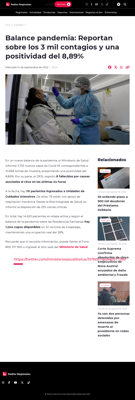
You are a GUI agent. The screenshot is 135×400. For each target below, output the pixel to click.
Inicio (7, 25)
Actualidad (35, 12)
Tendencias (49, 12)
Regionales (22, 12)
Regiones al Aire (94, 12)
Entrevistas (111, 12)
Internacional (76, 12)
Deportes (62, 12)
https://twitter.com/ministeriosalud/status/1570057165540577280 (70, 259)
